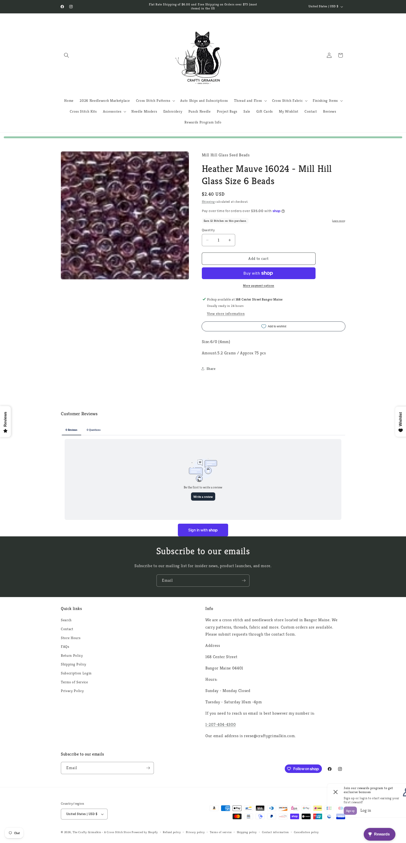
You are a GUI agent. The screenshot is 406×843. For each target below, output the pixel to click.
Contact (67, 629)
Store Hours (70, 638)
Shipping (208, 202)
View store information (226, 313)
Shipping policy (247, 832)
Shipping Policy (73, 664)
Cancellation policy (306, 832)
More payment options (258, 285)
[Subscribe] (243, 580)
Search (66, 620)
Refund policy (172, 832)
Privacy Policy (72, 691)
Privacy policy (195, 832)
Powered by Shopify (145, 832)
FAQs (65, 646)
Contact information (275, 832)
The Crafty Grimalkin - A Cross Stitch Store (102, 832)
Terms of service (221, 832)
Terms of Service (74, 682)
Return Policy (72, 655)
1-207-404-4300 (220, 724)
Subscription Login (76, 673)
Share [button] (211, 368)
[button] (66, 55)
